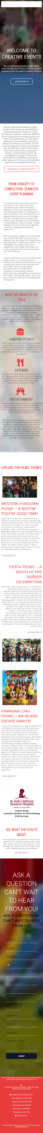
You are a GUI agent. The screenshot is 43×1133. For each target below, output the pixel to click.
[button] (40, 4)
